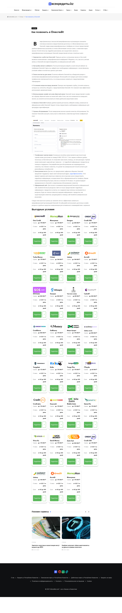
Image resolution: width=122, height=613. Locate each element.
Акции (90, 10)
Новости (16, 10)
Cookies (89, 581)
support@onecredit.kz (76, 174)
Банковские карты (57, 10)
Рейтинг (37, 10)
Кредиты (45, 10)
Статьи (97, 10)
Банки (76, 10)
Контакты (59, 581)
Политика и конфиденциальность (42, 581)
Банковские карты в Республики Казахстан (54, 577)
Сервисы (83, 10)
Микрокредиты (26, 10)
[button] (85, 511)
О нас (105, 10)
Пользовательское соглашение (74, 581)
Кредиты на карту (106, 577)
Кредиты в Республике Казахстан (27, 577)
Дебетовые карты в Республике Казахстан (84, 577)
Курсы (68, 10)
